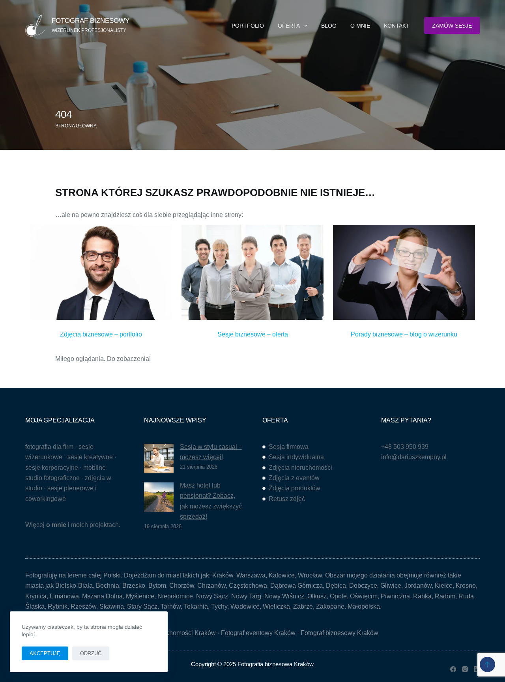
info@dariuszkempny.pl (414, 457)
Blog (329, 25)
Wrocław (310, 575)
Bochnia (107, 585)
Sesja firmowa (289, 446)
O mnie (360, 25)
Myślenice (140, 596)
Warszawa (251, 575)
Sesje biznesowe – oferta (252, 334)
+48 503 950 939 (404, 446)
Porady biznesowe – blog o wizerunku (404, 334)
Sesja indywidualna (296, 457)
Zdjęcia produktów (294, 488)
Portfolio (248, 25)
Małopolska (364, 606)
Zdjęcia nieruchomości (300, 467)
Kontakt (397, 25)
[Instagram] (465, 669)
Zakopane (330, 606)
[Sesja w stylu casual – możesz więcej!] (159, 458)
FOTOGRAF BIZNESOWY (90, 20)
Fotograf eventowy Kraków (258, 633)
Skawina (111, 606)
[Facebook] (453, 669)
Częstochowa (248, 585)
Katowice (282, 575)
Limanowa (64, 596)
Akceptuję (45, 653)
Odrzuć (90, 653)
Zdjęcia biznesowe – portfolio (101, 334)
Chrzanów (211, 585)
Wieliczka (276, 606)
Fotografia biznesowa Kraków (276, 664)
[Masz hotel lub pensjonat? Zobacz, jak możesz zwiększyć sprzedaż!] (159, 497)
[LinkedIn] (477, 669)
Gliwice (390, 585)
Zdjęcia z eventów (294, 478)
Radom (445, 596)
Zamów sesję (452, 25)
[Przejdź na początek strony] (487, 664)
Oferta (289, 25)
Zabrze (303, 606)
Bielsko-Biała (74, 585)
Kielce (444, 585)
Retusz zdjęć (287, 498)
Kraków (222, 575)
